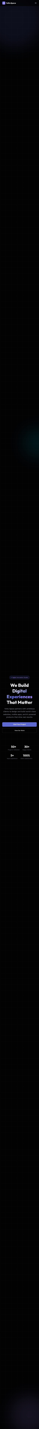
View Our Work (20, 730)
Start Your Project (19, 724)
